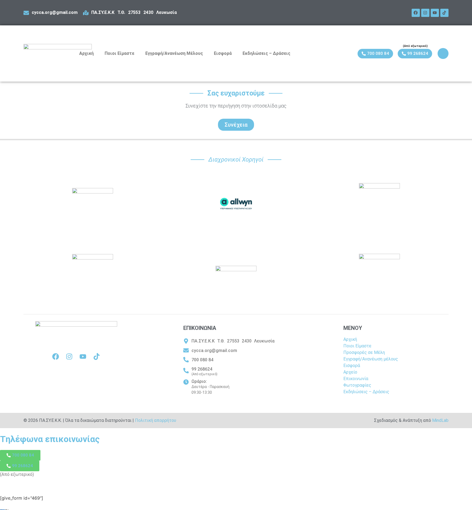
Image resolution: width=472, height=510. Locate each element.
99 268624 (201, 369)
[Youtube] (435, 13)
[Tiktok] (444, 13)
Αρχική (86, 53)
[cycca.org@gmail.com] (26, 13)
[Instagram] (425, 13)
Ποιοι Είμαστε (119, 53)
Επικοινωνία (355, 378)
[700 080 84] (186, 359)
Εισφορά (223, 53)
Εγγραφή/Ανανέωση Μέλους (174, 53)
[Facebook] (416, 13)
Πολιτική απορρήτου (155, 420)
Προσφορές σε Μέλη (364, 352)
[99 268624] (186, 370)
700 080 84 (202, 359)
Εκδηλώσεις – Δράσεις (266, 53)
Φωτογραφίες (357, 385)
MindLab (440, 420)
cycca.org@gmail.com (55, 12)
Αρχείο (350, 372)
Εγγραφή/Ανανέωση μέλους (370, 359)
